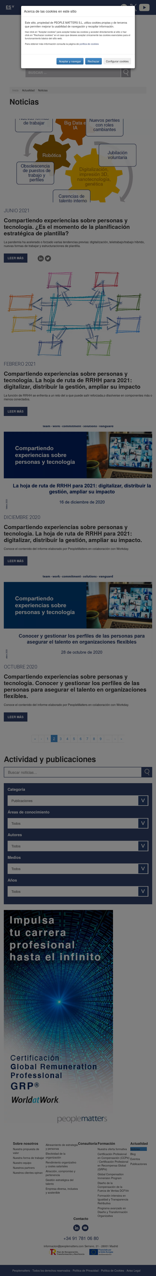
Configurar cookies (117, 61)
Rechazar (93, 61)
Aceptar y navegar (70, 61)
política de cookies (89, 43)
